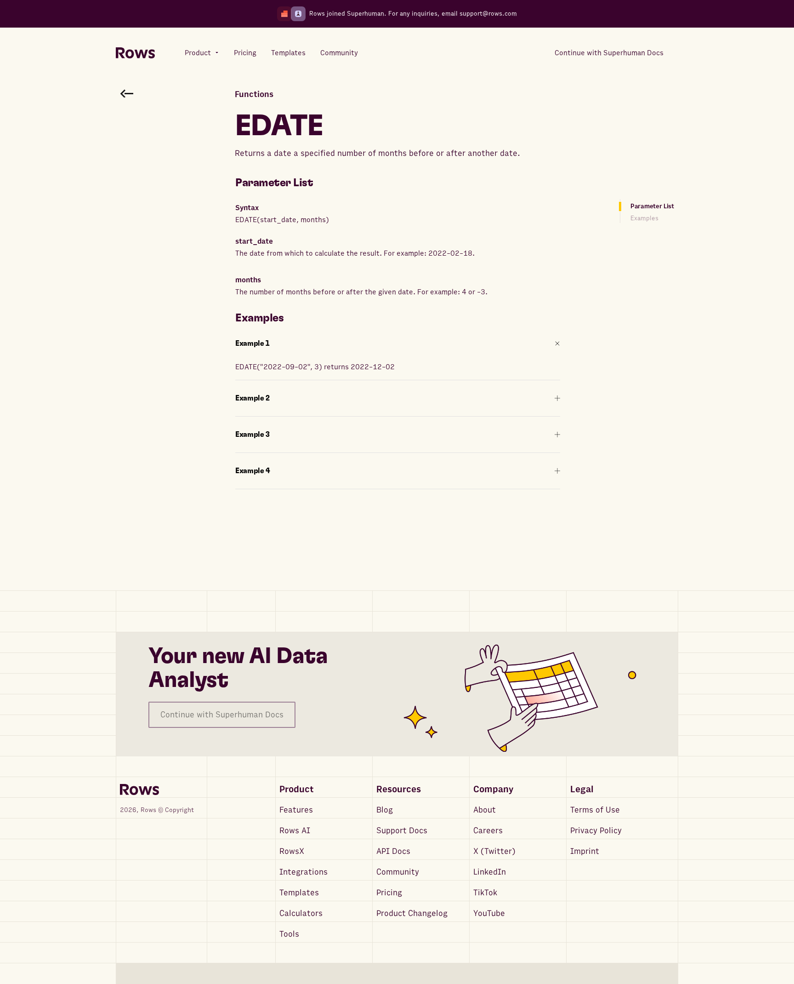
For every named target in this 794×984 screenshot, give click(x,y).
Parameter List (652, 206)
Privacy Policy (596, 830)
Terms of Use (595, 810)
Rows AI (294, 830)
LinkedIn (489, 872)
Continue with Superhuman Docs (222, 715)
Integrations (303, 872)
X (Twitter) (494, 851)
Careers (488, 830)
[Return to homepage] (135, 53)
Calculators (301, 913)
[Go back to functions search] (127, 93)
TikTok (485, 893)
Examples (644, 218)
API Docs (393, 851)
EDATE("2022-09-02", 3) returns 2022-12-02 (315, 367)
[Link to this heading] (319, 183)
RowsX (291, 851)
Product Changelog (412, 913)
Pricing (389, 893)
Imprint (584, 851)
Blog (384, 810)
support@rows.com (488, 13)
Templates (299, 893)
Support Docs (401, 830)
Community (397, 872)
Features (296, 810)
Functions (254, 94)
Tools (289, 934)
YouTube (489, 913)
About (484, 810)
